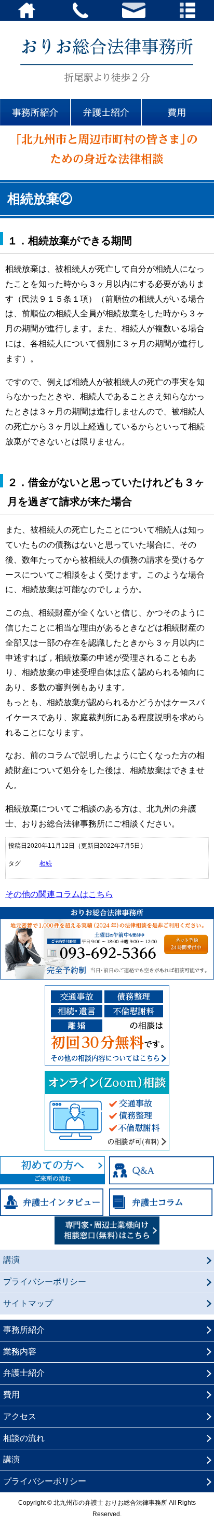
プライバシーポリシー (44, 1281)
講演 (11, 1259)
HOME (27, 10)
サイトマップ (28, 1303)
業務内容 (19, 1351)
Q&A (161, 1170)
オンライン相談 (107, 1111)
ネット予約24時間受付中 (186, 944)
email (133, 10)
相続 (45, 863)
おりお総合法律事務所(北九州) (107, 60)
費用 (178, 112)
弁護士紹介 (106, 112)
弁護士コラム (161, 1202)
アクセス (19, 1416)
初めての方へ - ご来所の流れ (52, 1170)
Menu (187, 10)
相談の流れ (24, 1438)
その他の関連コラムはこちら (59, 894)
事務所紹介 (35, 112)
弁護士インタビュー (52, 1202)
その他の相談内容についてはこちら (107, 1025)
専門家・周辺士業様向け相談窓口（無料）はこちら (107, 1230)
